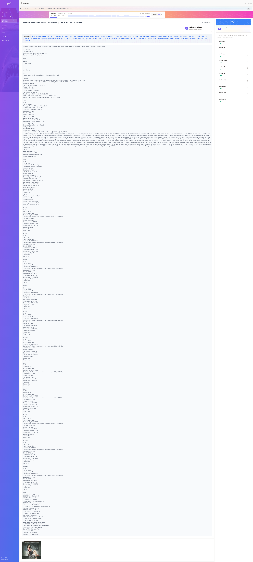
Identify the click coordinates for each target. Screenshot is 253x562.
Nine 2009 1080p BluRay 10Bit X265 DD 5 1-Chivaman (47, 36)
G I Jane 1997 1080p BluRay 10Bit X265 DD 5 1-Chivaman (163, 38)
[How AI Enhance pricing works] (162, 14)
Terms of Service (5, 558)
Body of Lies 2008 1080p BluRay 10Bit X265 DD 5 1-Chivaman (82, 36)
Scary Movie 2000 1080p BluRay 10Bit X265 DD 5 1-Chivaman (128, 38)
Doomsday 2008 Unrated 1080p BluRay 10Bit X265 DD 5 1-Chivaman (50, 38)
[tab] (53, 15)
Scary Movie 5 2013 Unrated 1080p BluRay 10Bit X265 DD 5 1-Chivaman (152, 36)
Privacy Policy (4, 559)
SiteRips (27, 8)
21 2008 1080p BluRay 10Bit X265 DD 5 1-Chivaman (115, 36)
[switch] (248, 9)
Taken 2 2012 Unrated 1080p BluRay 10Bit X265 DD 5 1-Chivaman (90, 38)
